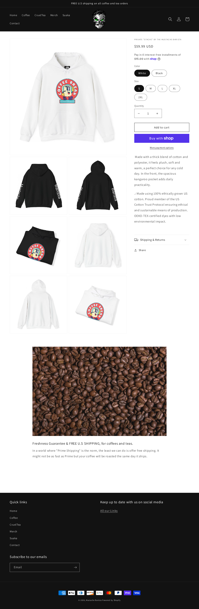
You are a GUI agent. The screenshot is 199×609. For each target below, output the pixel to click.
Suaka (13, 538)
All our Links (109, 511)
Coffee (14, 518)
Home (13, 511)
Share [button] (142, 250)
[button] (170, 19)
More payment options (162, 147)
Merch (13, 531)
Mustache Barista (93, 600)
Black (159, 73)
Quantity (139, 105)
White (142, 73)
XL (174, 88)
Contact (15, 545)
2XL (140, 97)
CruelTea (15, 524)
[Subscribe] (75, 567)
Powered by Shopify (111, 600)
